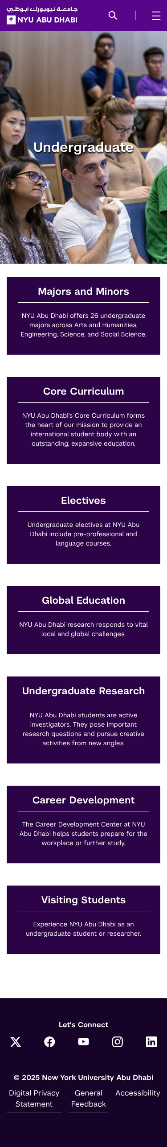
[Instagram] (117, 1042)
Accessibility (137, 1093)
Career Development (83, 801)
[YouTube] (84, 1042)
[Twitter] (15, 1042)
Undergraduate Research (83, 691)
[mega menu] (153, 15)
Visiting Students (83, 900)
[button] (112, 16)
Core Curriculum (83, 392)
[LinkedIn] (151, 1042)
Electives (83, 501)
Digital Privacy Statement (34, 1098)
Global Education (83, 601)
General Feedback (88, 1098)
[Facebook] (49, 1042)
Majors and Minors (83, 292)
